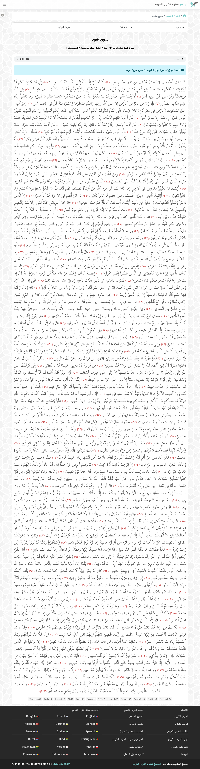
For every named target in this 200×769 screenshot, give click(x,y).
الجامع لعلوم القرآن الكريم (147, 764)
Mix (69, 699)
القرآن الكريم (173, 16)
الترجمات (183, 754)
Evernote (59, 699)
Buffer (101, 699)
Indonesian (58, 754)
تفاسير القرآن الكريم (177, 731)
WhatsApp (139, 699)
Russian (91, 747)
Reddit (79, 699)
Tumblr (90, 699)
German (61, 724)
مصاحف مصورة (179, 747)
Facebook (164, 699)
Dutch (32, 739)
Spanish (90, 731)
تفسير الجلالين (135, 724)
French (61, 716)
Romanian (29, 754)
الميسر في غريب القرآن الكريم (128, 739)
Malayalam (29, 747)
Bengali (31, 716)
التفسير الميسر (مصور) (131, 731)
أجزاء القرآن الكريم (178, 739)
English (91, 716)
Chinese (91, 724)
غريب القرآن (181, 724)
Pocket (47, 699)
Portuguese (88, 739)
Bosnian (31, 731)
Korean (61, 747)
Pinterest (125, 699)
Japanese (89, 754)
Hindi (62, 739)
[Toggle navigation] (4, 5)
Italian (61, 731)
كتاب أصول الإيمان (133, 754)
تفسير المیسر (136, 716)
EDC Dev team (61, 764)
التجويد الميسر (135, 747)
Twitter (151, 699)
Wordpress (34, 699)
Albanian (30, 724)
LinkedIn (112, 699)
